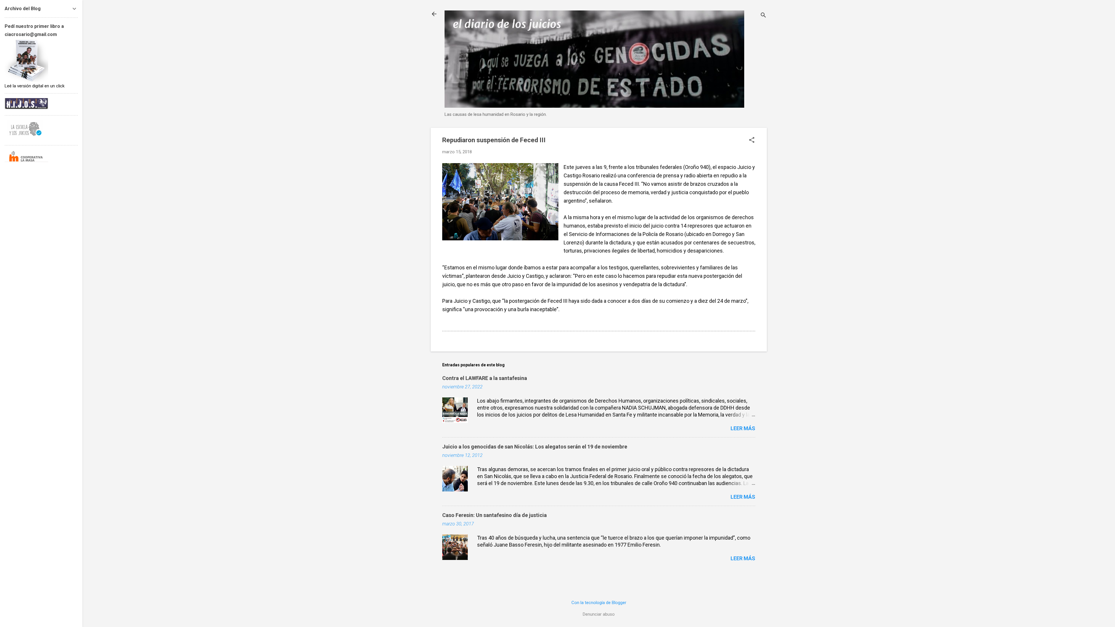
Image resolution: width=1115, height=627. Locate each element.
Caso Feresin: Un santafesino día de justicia (494, 515)
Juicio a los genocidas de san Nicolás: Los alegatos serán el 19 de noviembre (534, 447)
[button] (751, 140)
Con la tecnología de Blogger (598, 602)
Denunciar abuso (599, 614)
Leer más (743, 428)
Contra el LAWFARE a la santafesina (484, 378)
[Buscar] (763, 16)
